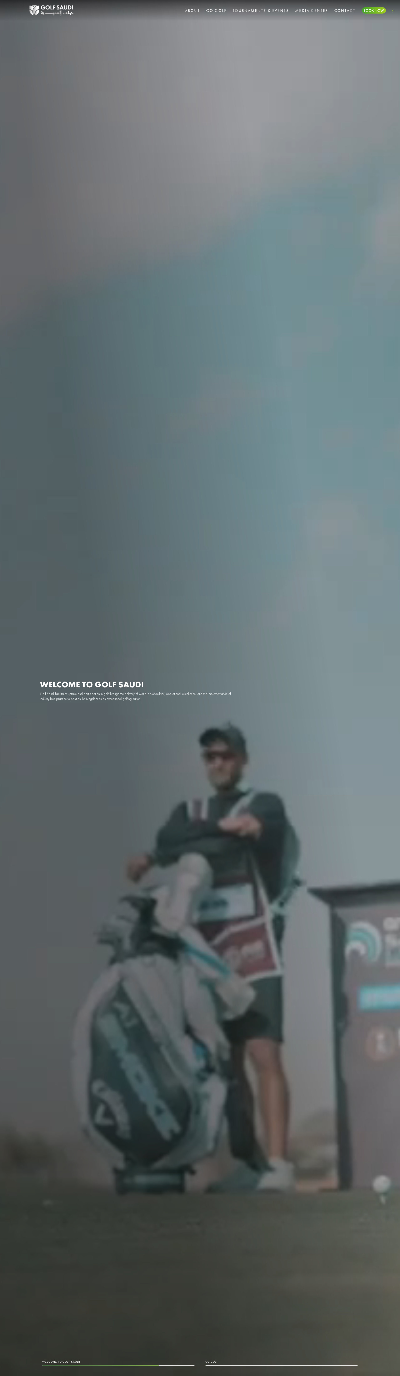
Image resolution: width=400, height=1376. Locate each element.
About (192, 10)
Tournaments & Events (261, 10)
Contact (345, 10)
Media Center (311, 10)
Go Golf (216, 10)
